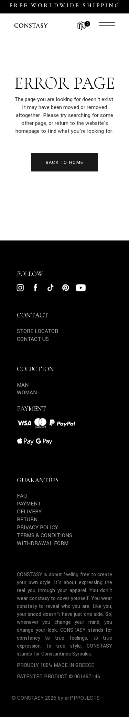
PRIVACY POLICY (37, 527)
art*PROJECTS (82, 698)
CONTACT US (33, 339)
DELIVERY (29, 511)
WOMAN (27, 392)
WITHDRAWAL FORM (42, 543)
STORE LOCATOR (37, 331)
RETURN (27, 519)
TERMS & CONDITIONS (44, 535)
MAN (23, 385)
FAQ (22, 496)
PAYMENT (29, 504)
